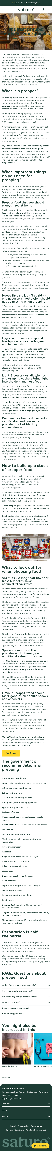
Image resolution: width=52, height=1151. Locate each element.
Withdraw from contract (36, 1130)
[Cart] (49, 9)
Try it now (11, 753)
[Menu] (3, 10)
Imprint (13, 1126)
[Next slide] (49, 3)
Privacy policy (23, 1126)
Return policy (36, 1126)
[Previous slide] (3, 3)
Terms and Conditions (15, 1130)
